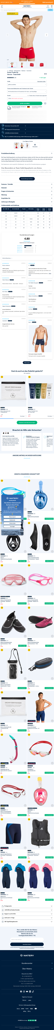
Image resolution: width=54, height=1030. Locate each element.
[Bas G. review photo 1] (40, 338)
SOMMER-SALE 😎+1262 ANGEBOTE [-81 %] (12, 14)
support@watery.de (28, 978)
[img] (5, 263)
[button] (7, 34)
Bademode (11, 70)
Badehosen (23, 70)
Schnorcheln (12, 523)
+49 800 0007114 (28, 976)
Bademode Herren (17, 70)
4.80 (27, 238)
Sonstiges (12, 526)
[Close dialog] (22, 496)
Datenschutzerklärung (30, 948)
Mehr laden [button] (27, 362)
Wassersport (12, 516)
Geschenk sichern (27, 944)
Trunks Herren (29, 70)
